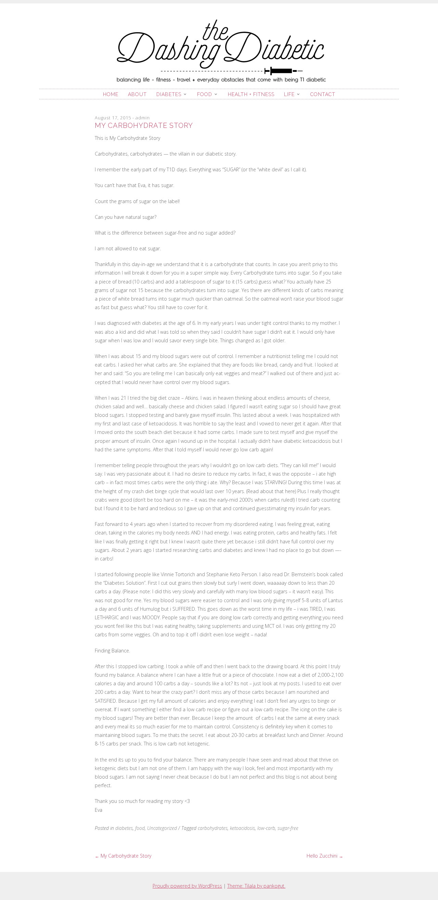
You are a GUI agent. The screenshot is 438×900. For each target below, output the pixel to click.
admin (143, 118)
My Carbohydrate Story (123, 855)
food (204, 94)
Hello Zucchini (325, 855)
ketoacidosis (242, 828)
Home (110, 94)
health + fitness (251, 94)
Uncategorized (162, 828)
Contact (322, 94)
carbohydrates (213, 828)
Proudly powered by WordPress (187, 886)
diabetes (168, 94)
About (137, 94)
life (289, 94)
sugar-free (288, 828)
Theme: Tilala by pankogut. (256, 886)
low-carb (266, 828)
